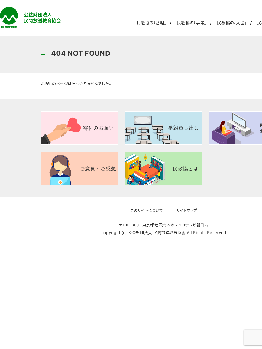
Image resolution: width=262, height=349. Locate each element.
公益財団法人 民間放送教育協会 (30, 17)
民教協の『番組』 (152, 22)
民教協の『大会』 (232, 22)
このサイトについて (146, 210)
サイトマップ (187, 210)
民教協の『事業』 (192, 22)
